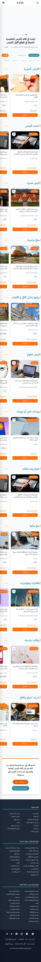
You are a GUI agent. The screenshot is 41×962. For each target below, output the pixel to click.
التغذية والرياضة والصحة (33, 872)
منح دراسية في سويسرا (14, 891)
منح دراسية (34, 77)
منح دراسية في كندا (34, 906)
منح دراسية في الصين (34, 918)
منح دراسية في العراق (15, 915)
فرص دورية (23, 60)
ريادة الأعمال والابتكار (15, 857)
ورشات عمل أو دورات (28, 411)
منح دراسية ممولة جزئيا (33, 819)
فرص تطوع (3, 191)
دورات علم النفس (34, 863)
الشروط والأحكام (11, 939)
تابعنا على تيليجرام (20, 788)
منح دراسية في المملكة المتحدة (32, 897)
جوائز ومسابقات (33, 134)
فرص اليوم (32, 60)
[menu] (37, 3)
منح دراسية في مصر (34, 909)
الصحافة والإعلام (34, 875)
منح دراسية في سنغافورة (14, 900)
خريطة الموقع (9, 943)
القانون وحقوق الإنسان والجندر (31, 866)
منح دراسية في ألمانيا (34, 912)
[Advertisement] (20, 956)
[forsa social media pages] (32, 934)
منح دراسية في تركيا (34, 915)
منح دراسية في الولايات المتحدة (32, 891)
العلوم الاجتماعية (15, 869)
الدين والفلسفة (16, 872)
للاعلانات (21, 939)
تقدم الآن (25, 115)
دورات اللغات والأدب (34, 851)
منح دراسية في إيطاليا (15, 906)
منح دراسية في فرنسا (15, 909)
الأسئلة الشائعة (20, 943)
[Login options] (3, 3)
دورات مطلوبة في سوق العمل (32, 848)
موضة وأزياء (17, 854)
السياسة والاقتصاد (15, 866)
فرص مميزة (33, 183)
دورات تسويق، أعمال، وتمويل (13, 848)
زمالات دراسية (32, 640)
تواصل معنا (31, 943)
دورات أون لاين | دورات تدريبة (29, 841)
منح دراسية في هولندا (34, 921)
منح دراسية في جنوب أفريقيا (13, 912)
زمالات (18, 822)
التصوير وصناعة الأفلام (33, 857)
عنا (26, 939)
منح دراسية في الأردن (34, 894)
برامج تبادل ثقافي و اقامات (26, 297)
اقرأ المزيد (6, 47)
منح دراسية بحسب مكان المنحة (29, 884)
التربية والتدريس (35, 869)
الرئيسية (32, 939)
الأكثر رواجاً (6, 60)
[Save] (14, 77)
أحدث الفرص (15, 60)
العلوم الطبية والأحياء (14, 851)
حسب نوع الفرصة (22, 55)
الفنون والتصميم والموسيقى (32, 854)
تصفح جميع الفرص (34, 55)
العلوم (18, 863)
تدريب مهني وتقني (30, 697)
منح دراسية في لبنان (15, 903)
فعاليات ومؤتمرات (30, 583)
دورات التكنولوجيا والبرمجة (32, 860)
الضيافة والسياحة (15, 860)
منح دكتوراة (36, 816)
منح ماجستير (36, 813)
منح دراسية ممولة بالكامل (32, 822)
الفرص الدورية (32, 69)
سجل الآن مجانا (20, 782)
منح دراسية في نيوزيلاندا (14, 918)
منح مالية (35, 526)
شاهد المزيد (6, 69)
